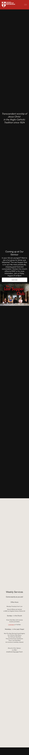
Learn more (14, 280)
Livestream (11, 624)
